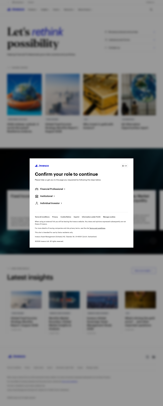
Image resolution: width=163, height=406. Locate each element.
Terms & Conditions (42, 217)
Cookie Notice (66, 217)
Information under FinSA (91, 217)
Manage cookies (109, 217)
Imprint (76, 217)
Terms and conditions (97, 228)
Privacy (55, 217)
